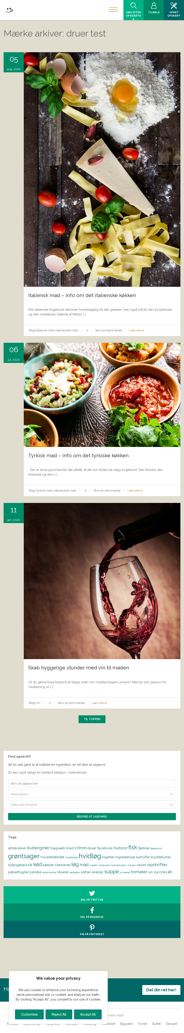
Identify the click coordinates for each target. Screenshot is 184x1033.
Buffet (156, 1024)
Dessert (171, 1024)
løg (75, 864)
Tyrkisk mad (44, 490)
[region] (58, 997)
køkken (48, 865)
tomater (139, 871)
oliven (141, 865)
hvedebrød (71, 857)
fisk (132, 847)
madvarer (104, 865)
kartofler (143, 857)
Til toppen (92, 719)
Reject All (59, 1014)
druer (92, 848)
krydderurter (161, 857)
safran (86, 872)
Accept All (88, 1014)
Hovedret (108, 1024)
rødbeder (74, 872)
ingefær (108, 857)
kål (30, 865)
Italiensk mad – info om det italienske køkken (82, 295)
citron (81, 847)
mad (84, 864)
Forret (142, 1024)
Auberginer (38, 847)
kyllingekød (17, 865)
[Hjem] (9, 9)
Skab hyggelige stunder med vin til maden (78, 668)
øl (170, 871)
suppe (111, 871)
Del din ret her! (161, 990)
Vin (38, 703)
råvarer (62, 872)
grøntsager (24, 856)
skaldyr (97, 872)
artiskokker (17, 848)
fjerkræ (143, 848)
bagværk (58, 848)
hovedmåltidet (52, 857)
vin (150, 872)
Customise (29, 1014)
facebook (105, 848)
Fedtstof (120, 848)
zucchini (160, 872)
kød (37, 864)
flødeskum (156, 848)
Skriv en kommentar (109, 330)
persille (35, 872)
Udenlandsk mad (66, 330)
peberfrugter (18, 872)
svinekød (125, 872)
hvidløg (90, 856)
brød (70, 848)
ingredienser (125, 857)
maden (94, 865)
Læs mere (136, 330)
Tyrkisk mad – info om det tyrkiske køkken (78, 455)
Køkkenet (62, 865)
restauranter (49, 872)
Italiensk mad (45, 330)
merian (131, 865)
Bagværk (126, 1024)
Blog (32, 330)
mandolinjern (119, 865)
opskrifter (157, 864)
